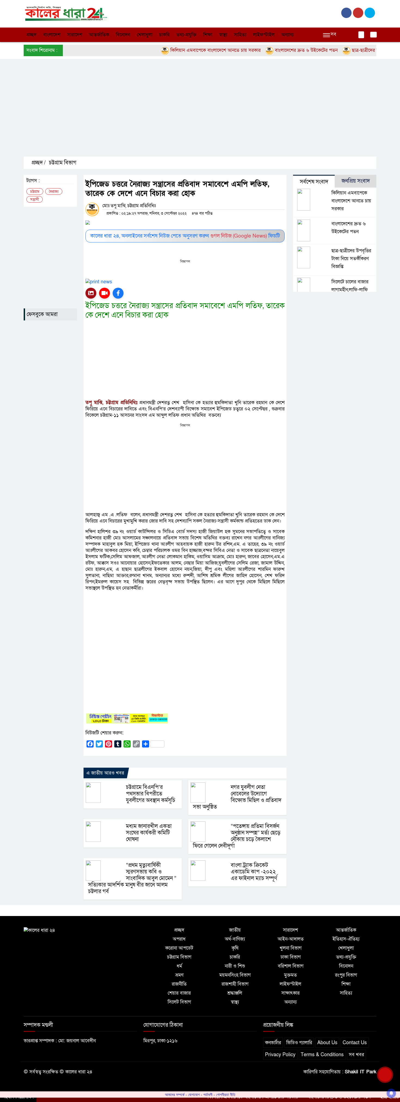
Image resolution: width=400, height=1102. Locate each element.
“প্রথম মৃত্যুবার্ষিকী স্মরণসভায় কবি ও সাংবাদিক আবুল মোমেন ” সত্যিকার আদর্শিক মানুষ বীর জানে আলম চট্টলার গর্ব (132, 878)
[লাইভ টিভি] (104, 293)
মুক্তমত (290, 975)
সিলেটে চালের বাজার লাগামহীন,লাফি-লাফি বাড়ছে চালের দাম (349, 290)
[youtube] (370, 13)
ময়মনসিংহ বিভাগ (235, 975)
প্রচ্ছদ (31, 35)
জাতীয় (235, 930)
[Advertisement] (187, 112)
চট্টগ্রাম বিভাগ (62, 162)
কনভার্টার (273, 1043)
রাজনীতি (179, 984)
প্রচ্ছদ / (38, 162)
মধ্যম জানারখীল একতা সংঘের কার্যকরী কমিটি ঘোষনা (149, 833)
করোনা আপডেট (179, 948)
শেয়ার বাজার (179, 993)
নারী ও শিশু (235, 966)
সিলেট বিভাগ (179, 1002)
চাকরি (164, 35)
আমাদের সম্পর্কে (174, 1094)
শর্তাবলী (208, 1094)
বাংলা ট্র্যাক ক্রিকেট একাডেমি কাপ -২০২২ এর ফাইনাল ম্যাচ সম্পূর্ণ (254, 872)
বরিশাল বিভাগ (290, 966)
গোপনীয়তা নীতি (225, 1094)
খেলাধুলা (144, 35)
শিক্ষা (207, 35)
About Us (327, 1043)
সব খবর (356, 1055)
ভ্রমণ (179, 975)
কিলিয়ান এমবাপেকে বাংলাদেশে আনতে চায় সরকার (196, 50)
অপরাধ (179, 939)
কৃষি (235, 948)
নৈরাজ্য (54, 191)
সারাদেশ (74, 35)
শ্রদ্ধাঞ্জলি (234, 993)
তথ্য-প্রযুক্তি (186, 35)
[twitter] (358, 13)
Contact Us (355, 1043)
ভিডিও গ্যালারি (299, 1043)
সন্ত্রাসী (34, 199)
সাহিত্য (240, 35)
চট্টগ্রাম (34, 191)
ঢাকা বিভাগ (291, 957)
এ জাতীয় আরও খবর (105, 773)
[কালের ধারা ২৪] (65, 13)
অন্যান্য (287, 35)
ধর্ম (179, 966)
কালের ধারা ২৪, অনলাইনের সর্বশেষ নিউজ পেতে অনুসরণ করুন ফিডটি (185, 236)
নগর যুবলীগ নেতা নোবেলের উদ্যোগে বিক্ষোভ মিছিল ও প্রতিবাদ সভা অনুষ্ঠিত (237, 797)
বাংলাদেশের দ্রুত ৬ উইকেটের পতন (287, 50)
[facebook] (346, 13)
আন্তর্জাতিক (99, 35)
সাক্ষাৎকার (290, 993)
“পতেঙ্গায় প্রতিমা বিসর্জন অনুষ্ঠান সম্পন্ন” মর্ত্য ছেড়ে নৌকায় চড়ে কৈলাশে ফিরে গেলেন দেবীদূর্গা (237, 836)
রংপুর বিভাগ (346, 975)
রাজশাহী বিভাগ (234, 984)
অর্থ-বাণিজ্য (235, 939)
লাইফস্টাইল (264, 35)
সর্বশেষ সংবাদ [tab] (314, 181)
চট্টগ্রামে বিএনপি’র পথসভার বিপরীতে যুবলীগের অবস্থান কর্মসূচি (150, 794)
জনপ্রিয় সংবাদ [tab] (355, 181)
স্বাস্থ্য (223, 35)
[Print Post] (90, 293)
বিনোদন (123, 35)
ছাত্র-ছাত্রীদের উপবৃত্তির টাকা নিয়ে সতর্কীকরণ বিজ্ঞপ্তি (351, 259)
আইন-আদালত (291, 939)
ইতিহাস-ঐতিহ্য (346, 939)
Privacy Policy (280, 1055)
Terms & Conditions (322, 1055)
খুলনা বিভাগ (290, 948)
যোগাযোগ (194, 1094)
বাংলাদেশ (51, 35)
